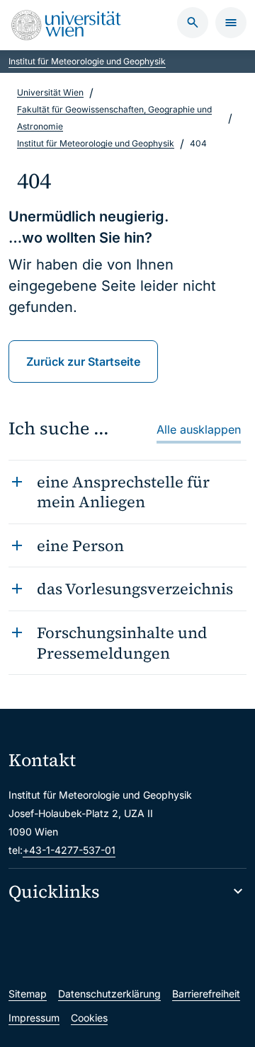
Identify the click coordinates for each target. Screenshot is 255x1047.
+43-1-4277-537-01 (69, 850)
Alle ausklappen (199, 429)
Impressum (34, 1018)
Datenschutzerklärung (109, 994)
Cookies (89, 1018)
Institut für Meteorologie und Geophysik (87, 61)
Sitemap (27, 994)
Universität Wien (50, 92)
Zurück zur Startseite (83, 361)
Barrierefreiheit (206, 994)
